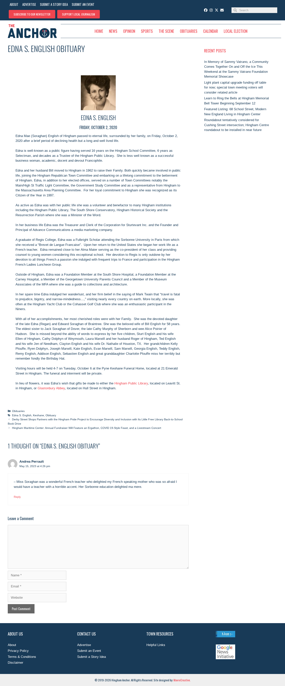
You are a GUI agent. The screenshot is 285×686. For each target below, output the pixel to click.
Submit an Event (89, 651)
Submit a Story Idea (91, 657)
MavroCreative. (182, 680)
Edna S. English (21, 415)
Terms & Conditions (22, 657)
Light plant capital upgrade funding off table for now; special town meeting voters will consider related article (235, 87)
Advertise (84, 645)
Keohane (38, 415)
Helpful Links (155, 645)
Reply (17, 496)
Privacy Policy (18, 651)
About (12, 645)
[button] (32, 14)
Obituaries (18, 411)
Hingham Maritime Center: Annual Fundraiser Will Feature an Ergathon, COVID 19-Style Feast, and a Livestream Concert (86, 427)
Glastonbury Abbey (51, 388)
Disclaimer (15, 662)
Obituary (51, 415)
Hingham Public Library (131, 383)
